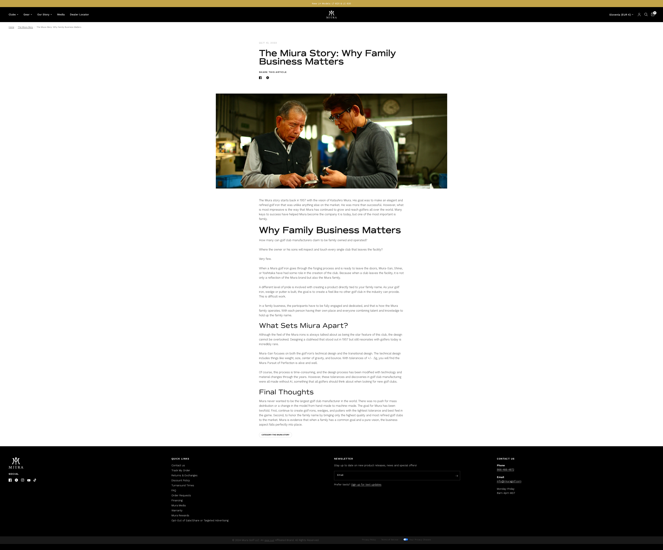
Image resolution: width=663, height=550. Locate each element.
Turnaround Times (182, 485)
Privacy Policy (369, 539)
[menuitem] (15, 14)
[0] (651, 14)
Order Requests (181, 495)
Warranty (176, 510)
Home (11, 27)
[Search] (646, 14)
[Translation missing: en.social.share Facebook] (261, 78)
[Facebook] (10, 480)
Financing (176, 500)
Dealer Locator (79, 14)
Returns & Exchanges (184, 475)
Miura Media (178, 505)
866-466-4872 (505, 469)
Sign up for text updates (366, 484)
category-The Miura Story (275, 435)
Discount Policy (180, 480)
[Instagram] (22, 480)
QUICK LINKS (180, 458)
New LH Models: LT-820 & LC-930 (331, 3)
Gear (26, 14)
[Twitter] (16, 480)
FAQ (173, 490)
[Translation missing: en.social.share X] (268, 78)
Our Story (43, 14)
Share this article (273, 72)
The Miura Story (25, 27)
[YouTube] (28, 480)
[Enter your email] (456, 475)
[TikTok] (35, 480)
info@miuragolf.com (509, 481)
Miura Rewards (180, 515)
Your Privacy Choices (420, 539)
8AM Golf (269, 540)
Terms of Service (389, 539)
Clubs (12, 14)
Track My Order (180, 470)
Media (61, 14)
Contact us (178, 465)
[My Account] (639, 14)
